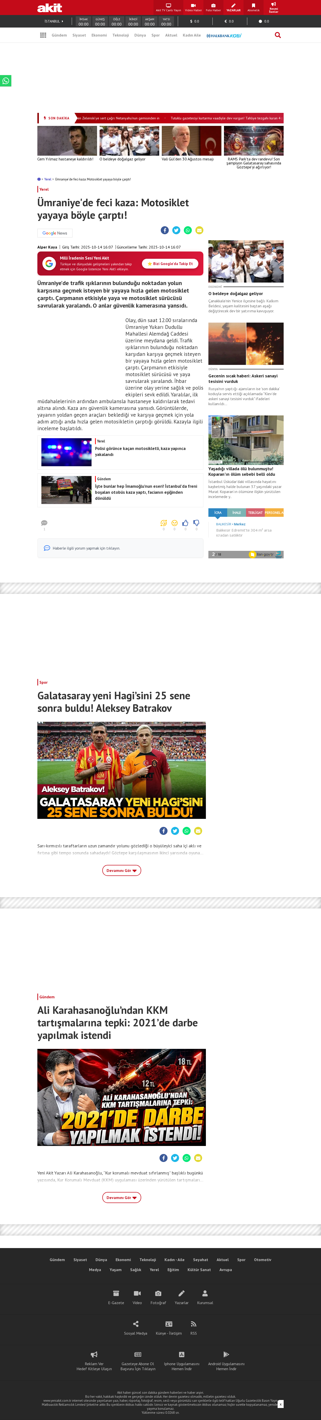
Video (137, 1302)
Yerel (48, 179)
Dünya (140, 35)
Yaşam (116, 1269)
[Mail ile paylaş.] (199, 230)
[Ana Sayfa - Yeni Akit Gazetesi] (49, 7)
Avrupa (225, 1269)
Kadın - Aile (175, 1259)
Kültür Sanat (199, 1269)
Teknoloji (120, 35)
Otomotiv (262, 1259)
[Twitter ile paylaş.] (176, 230)
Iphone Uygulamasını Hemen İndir (182, 1366)
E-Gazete (116, 1302)
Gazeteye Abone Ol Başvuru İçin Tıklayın (137, 1366)
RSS (193, 1333)
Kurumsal (205, 1302)
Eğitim (173, 1269)
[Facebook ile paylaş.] (165, 230)
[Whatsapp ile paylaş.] (188, 230)
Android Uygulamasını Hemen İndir (226, 1366)
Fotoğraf (158, 1302)
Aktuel (171, 35)
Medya (95, 1269)
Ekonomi (99, 35)
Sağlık (135, 1269)
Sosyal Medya (135, 1333)
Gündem (59, 35)
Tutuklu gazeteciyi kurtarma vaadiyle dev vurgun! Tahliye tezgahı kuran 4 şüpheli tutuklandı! (227, 118)
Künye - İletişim (169, 1333)
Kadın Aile (192, 35)
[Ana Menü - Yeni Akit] (43, 35)
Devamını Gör (119, 870)
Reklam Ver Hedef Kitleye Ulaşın (94, 1366)
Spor (155, 35)
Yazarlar (182, 1302)
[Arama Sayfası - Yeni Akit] (278, 35)
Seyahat (200, 1259)
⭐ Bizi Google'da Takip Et (170, 263)
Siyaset (79, 35)
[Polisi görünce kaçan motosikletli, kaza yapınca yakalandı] (119, 464)
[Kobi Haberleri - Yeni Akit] (224, 35)
